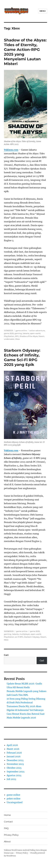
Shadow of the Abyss (29, 336)
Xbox (17, 339)
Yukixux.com (11, 149)
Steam (41, 336)
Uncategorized (14, 802)
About (7, 841)
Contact (8, 821)
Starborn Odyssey (32, 637)
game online (21, 330)
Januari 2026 (14, 756)
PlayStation (9, 336)
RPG (17, 336)
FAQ (6, 828)
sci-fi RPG (19, 637)
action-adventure (37, 330)
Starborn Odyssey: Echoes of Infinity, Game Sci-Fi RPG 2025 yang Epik (22, 357)
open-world (35, 333)
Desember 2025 (15, 760)
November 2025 (15, 764)
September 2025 (15, 771)
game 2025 (9, 333)
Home (7, 815)
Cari (6, 655)
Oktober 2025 (14, 767)
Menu (43, 11)
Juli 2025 (11, 779)
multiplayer (24, 634)
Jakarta (26, 333)
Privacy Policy (11, 835)
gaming (18, 333)
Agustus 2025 (14, 775)
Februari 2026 (14, 752)
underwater (9, 339)
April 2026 (12, 745)
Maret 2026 (13, 749)
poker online (13, 798)
